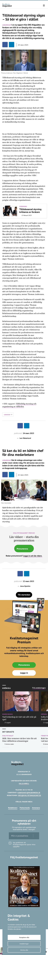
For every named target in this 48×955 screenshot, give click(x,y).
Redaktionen (12, 808)
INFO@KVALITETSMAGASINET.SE (29, 795)
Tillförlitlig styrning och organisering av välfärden (19, 405)
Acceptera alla (24, 937)
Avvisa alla (24, 950)
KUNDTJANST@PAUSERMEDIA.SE (29, 793)
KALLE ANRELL (24, 784)
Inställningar (24, 944)
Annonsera (36, 808)
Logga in (24, 672)
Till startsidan (24, 594)
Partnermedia (25, 808)
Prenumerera (22, 548)
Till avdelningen (39, 688)
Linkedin (24, 862)
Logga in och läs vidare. (32, 556)
